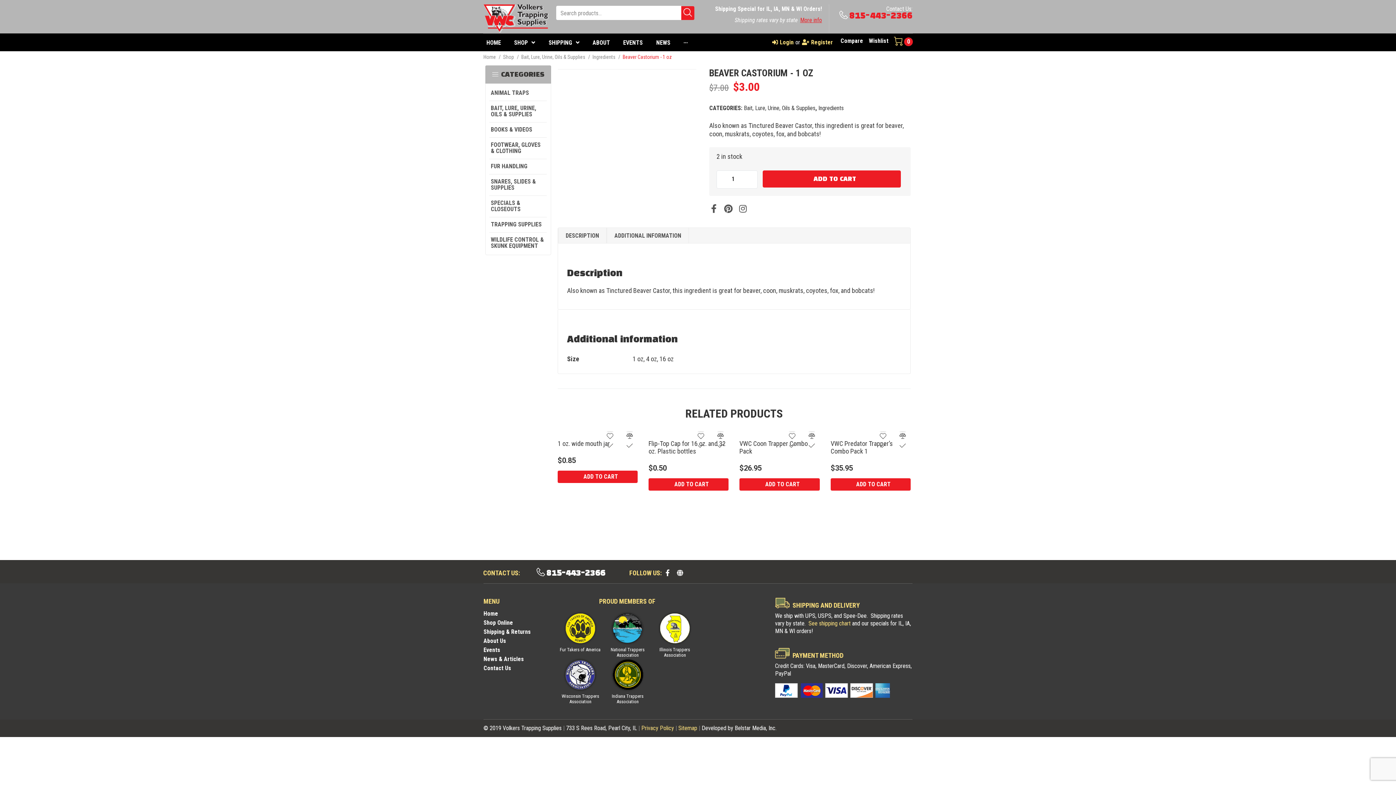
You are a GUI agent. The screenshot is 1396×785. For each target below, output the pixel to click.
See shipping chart (830, 623)
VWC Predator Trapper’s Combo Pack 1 (862, 447)
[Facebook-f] (667, 572)
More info (811, 20)
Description (582, 235)
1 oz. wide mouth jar (584, 443)
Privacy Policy (657, 728)
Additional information (647, 235)
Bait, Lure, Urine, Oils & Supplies (553, 57)
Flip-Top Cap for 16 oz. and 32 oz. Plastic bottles (687, 447)
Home (490, 57)
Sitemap (687, 728)
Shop (508, 57)
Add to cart (835, 179)
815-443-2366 (880, 15)
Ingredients (604, 57)
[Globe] (680, 572)
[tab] (582, 235)
